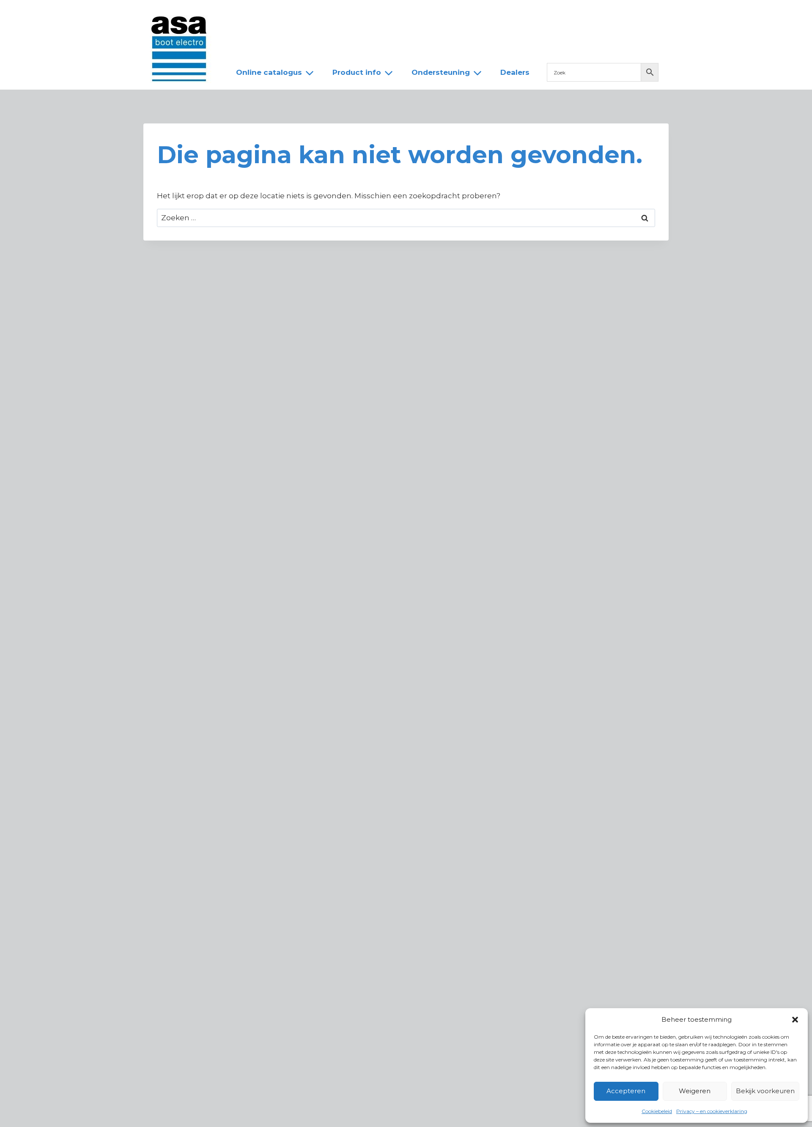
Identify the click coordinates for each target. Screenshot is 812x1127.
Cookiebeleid (657, 1111)
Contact (413, 14)
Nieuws (242, 14)
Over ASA (287, 14)
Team (329, 14)
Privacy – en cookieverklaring (711, 1111)
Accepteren (625, 1091)
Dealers (369, 14)
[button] (795, 1019)
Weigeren (694, 1091)
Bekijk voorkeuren (765, 1091)
